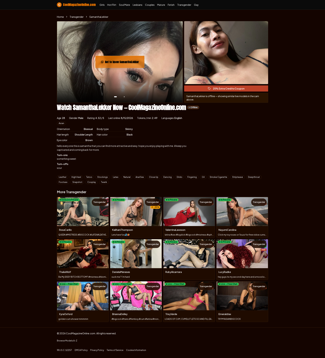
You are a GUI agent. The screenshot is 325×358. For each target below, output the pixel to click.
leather (62, 177)
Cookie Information (136, 350)
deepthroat (254, 177)
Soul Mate (124, 4)
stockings (102, 177)
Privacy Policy (97, 350)
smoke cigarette (218, 177)
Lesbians (137, 4)
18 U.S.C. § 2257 (64, 350)
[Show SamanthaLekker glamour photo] (124, 96)
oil (203, 177)
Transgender (184, 4)
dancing (167, 177)
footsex (63, 182)
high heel (76, 177)
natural (127, 177)
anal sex (140, 177)
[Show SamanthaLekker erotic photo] (115, 96)
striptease (237, 177)
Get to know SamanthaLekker (123, 63)
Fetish (171, 4)
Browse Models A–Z (67, 340)
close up (153, 177)
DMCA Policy (81, 350)
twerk (104, 182)
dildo (179, 177)
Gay (196, 4)
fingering (192, 177)
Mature (161, 4)
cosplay (91, 182)
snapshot (77, 182)
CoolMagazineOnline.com (76, 4)
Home (60, 16)
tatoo (89, 177)
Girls (102, 4)
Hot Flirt (111, 4)
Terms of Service (115, 350)
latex (115, 177)
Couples (150, 4)
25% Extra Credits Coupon (230, 89)
